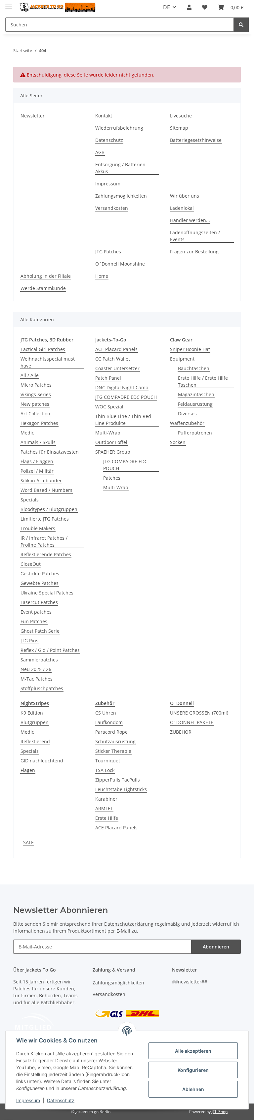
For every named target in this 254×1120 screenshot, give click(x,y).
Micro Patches (36, 385)
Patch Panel (108, 378)
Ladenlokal (182, 208)
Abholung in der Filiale (46, 276)
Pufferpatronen (195, 433)
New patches (35, 404)
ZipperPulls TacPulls (117, 780)
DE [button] (166, 7)
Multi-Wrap (107, 433)
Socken (178, 442)
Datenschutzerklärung (128, 924)
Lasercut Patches (39, 602)
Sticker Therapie (113, 751)
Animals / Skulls (38, 442)
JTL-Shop (220, 1111)
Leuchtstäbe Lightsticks (121, 789)
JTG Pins (29, 640)
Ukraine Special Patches (47, 593)
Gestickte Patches (40, 573)
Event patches (36, 612)
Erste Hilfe (106, 818)
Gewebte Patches (40, 583)
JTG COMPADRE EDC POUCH (126, 397)
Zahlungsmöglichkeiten (121, 196)
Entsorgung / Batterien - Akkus (121, 168)
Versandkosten (111, 208)
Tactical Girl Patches (43, 349)
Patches (111, 478)
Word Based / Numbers (46, 490)
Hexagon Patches (39, 423)
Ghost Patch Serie (40, 631)
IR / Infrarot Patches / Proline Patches (44, 541)
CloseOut (31, 564)
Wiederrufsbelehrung (119, 128)
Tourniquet (107, 760)
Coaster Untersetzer (117, 368)
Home (101, 276)
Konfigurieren (193, 1070)
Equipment (182, 359)
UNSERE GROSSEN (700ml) (199, 713)
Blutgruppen (35, 722)
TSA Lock (104, 770)
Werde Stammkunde (43, 288)
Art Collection (35, 413)
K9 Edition (32, 713)
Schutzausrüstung (115, 741)
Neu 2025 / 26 (36, 669)
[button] (189, 7)
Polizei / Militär (37, 471)
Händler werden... (190, 220)
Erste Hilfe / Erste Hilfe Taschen (203, 381)
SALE (28, 842)
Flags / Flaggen (37, 461)
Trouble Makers (38, 528)
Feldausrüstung (195, 404)
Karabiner (106, 799)
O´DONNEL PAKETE (191, 722)
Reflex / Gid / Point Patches (50, 650)
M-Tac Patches (37, 679)
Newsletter (33, 115)
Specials (30, 499)
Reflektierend (35, 741)
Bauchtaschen (193, 368)
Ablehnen (193, 1089)
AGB (100, 152)
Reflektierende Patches (46, 554)
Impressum (28, 1100)
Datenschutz (60, 1100)
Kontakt (103, 115)
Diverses (187, 413)
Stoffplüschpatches (42, 688)
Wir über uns (184, 196)
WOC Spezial (109, 406)
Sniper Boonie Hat (190, 349)
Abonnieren (216, 947)
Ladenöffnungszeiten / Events (195, 235)
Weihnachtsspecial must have (48, 362)
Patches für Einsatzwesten (50, 452)
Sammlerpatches (39, 659)
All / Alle (30, 375)
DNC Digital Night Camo (121, 387)
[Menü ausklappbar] (8, 4)
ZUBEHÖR (180, 732)
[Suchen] (241, 24)
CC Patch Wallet (112, 359)
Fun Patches (34, 621)
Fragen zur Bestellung (194, 251)
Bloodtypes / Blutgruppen (49, 509)
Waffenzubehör (187, 423)
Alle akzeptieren (193, 1051)
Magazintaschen (196, 394)
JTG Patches (108, 251)
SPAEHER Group (112, 452)
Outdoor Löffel (111, 442)
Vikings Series (36, 394)
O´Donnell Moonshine (120, 264)
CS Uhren (105, 713)
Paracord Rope (111, 732)
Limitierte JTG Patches (45, 519)
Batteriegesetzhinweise (196, 140)
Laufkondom (109, 722)
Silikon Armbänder (41, 480)
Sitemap (179, 128)
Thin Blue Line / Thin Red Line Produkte (123, 419)
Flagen (28, 770)
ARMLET (104, 808)
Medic (27, 433)
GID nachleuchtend (42, 760)
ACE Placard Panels (116, 349)
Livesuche (181, 115)
